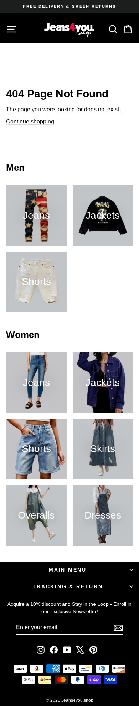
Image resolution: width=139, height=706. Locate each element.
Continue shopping (30, 121)
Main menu (68, 570)
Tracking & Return (67, 586)
